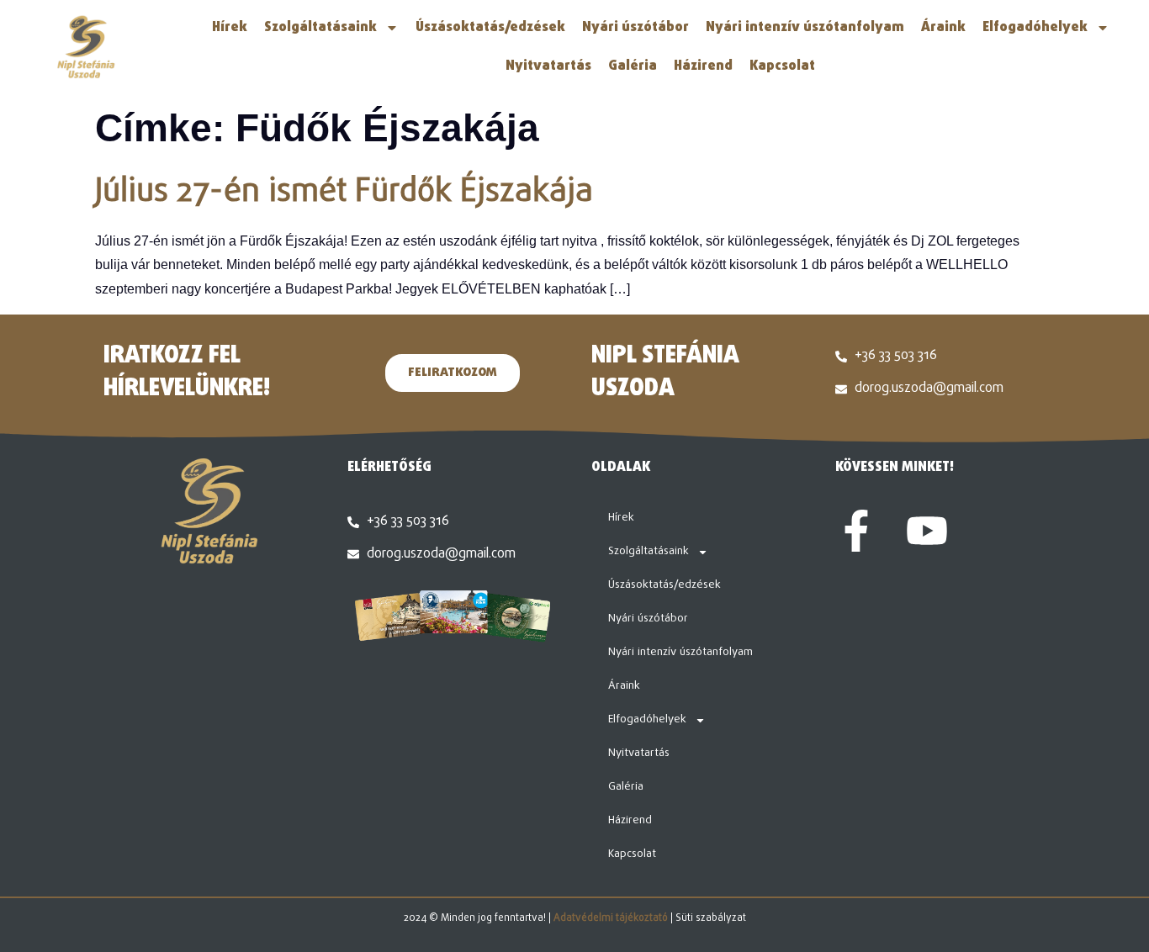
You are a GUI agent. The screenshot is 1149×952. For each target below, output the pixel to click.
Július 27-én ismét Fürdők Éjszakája (344, 192)
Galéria (632, 66)
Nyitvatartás (548, 66)
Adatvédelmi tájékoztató (610, 918)
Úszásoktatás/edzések (490, 28)
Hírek (229, 28)
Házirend (703, 66)
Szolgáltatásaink (320, 28)
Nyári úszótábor (635, 28)
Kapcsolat (782, 66)
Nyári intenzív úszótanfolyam (805, 28)
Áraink (943, 28)
